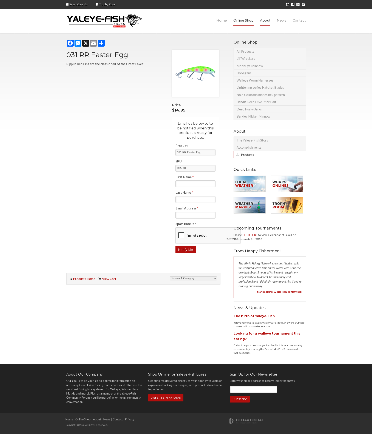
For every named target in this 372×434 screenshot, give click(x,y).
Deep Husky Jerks (249, 109)
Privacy (129, 419)
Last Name (184, 192)
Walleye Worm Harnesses (255, 80)
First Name (184, 177)
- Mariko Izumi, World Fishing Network (279, 291)
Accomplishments (249, 147)
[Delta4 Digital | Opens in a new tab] (246, 420)
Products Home (84, 279)
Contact (299, 20)
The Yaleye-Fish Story (252, 140)
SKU (178, 161)
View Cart (109, 279)
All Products (245, 51)
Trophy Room (107, 4)
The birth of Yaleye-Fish (254, 316)
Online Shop (243, 20)
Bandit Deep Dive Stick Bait (256, 102)
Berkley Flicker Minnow (253, 116)
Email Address (186, 208)
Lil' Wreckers (246, 58)
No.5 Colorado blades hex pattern (261, 95)
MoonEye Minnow (250, 66)
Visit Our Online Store (166, 397)
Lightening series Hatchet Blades (260, 87)
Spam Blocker (185, 224)
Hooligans (244, 73)
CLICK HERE (249, 235)
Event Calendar (79, 4)
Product (181, 146)
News (281, 20)
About (265, 20)
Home (221, 20)
